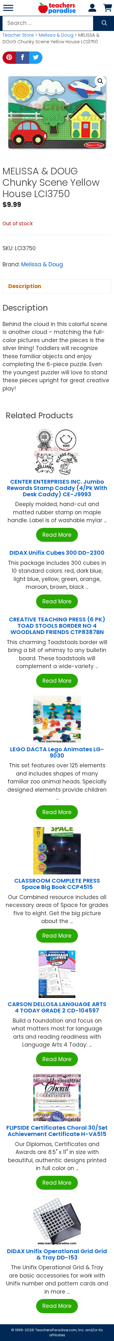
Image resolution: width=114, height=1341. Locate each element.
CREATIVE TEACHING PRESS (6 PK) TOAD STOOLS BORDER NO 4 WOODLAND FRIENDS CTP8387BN (57, 625)
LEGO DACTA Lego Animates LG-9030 (57, 752)
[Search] (104, 23)
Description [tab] (24, 286)
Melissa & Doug (56, 35)
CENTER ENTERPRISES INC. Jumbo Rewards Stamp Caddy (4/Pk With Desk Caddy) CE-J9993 (57, 488)
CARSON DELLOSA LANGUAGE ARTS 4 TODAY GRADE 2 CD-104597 (57, 1007)
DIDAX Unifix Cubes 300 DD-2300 (57, 553)
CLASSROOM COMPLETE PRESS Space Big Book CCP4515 (57, 884)
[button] (100, 81)
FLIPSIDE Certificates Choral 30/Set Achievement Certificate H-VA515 (57, 1131)
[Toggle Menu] (8, 8)
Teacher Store (18, 35)
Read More (57, 535)
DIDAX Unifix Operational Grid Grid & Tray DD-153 (57, 1254)
